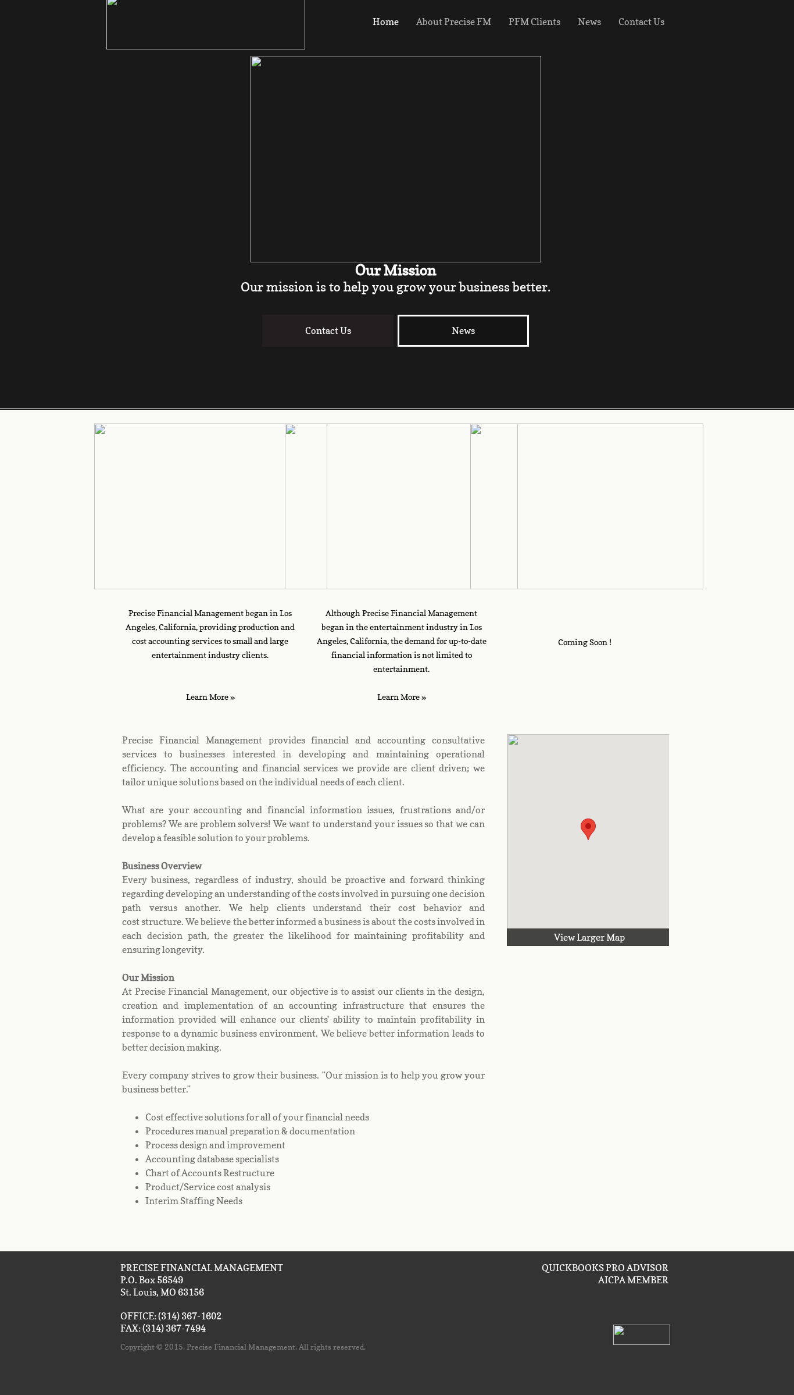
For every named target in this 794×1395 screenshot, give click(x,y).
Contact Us (641, 21)
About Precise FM (453, 21)
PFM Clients (534, 21)
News (589, 21)
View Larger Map (589, 937)
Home (386, 21)
